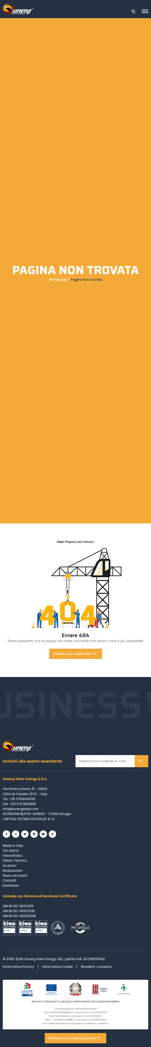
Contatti (9, 880)
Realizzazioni (12, 870)
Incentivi (9, 865)
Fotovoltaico (12, 855)
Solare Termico (15, 860)
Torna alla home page (72, 653)
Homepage (58, 279)
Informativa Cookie (57, 967)
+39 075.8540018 (22, 799)
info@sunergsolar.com (21, 809)
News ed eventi (15, 875)
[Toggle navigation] (145, 12)
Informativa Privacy (18, 967)
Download (11, 885)
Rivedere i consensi (96, 967)
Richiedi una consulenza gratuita (72, 1038)
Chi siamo (11, 850)
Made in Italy (13, 845)
